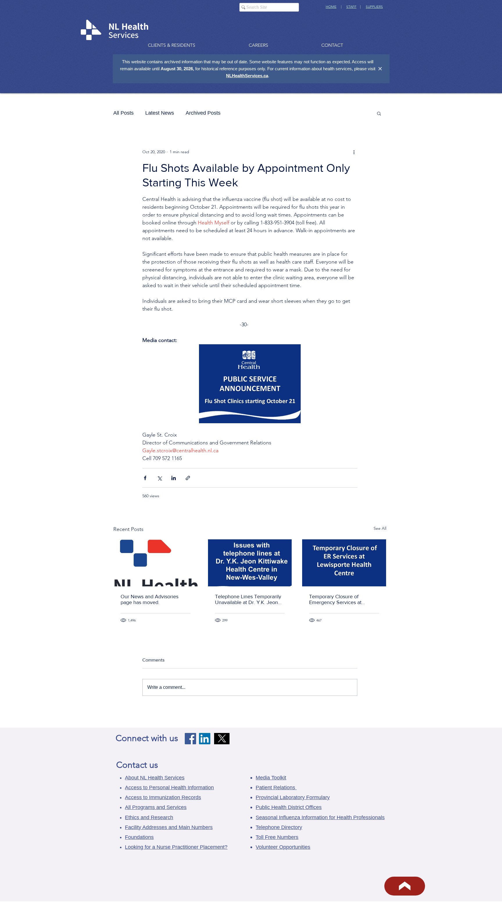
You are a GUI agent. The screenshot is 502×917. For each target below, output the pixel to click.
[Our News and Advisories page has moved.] (156, 562)
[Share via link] (188, 478)
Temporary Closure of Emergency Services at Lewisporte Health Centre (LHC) (338, 599)
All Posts (123, 113)
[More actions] (353, 151)
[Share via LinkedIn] (173, 478)
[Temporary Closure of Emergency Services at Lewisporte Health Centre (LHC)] (344, 562)
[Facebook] (190, 738)
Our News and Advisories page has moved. (149, 599)
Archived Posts (203, 113)
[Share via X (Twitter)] (159, 478)
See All (380, 528)
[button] (379, 113)
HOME (331, 6)
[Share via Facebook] (145, 478)
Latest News (159, 113)
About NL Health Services (154, 778)
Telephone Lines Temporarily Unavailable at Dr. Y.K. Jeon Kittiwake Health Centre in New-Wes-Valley (248, 599)
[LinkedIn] (204, 738)
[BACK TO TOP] (404, 886)
